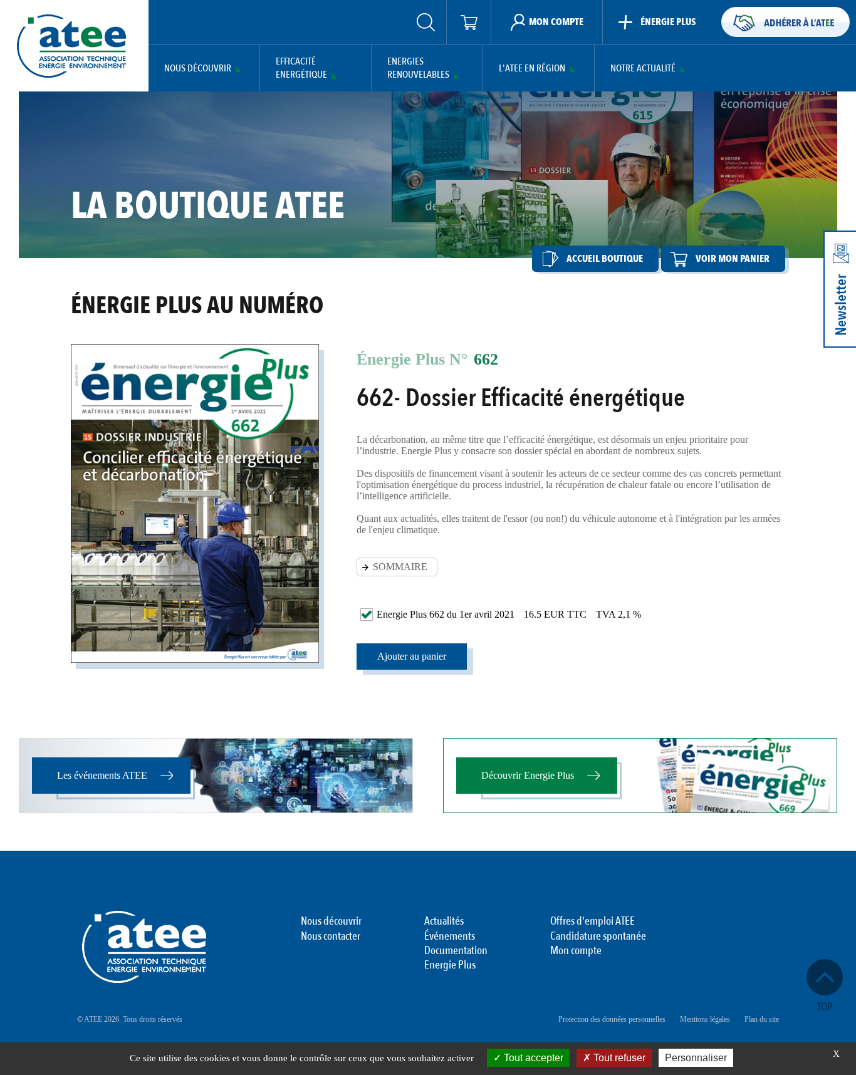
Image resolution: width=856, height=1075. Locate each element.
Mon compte (576, 951)
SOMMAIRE (400, 566)
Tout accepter (532, 1057)
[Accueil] (71, 46)
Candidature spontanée (598, 936)
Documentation (456, 951)
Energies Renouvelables (418, 68)
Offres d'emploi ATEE (592, 921)
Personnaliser (696, 1057)
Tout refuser (618, 1057)
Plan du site (761, 1019)
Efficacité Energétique (301, 68)
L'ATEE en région (532, 68)
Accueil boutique (604, 259)
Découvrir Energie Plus (527, 775)
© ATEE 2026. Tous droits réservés (129, 1019)
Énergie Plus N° (412, 359)
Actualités (444, 921)
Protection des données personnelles (611, 1019)
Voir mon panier (733, 259)
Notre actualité (643, 68)
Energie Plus (450, 965)
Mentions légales (705, 1019)
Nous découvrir (197, 68)
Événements (449, 936)
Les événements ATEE (102, 775)
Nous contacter (330, 936)
